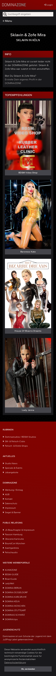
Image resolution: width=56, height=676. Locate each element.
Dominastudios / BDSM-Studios (20, 437)
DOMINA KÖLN (12, 601)
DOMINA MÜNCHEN (15, 606)
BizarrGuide (11, 579)
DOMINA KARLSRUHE (16, 597)
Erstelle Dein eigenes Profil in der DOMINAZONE (23, 81)
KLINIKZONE (11, 570)
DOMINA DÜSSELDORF (16, 592)
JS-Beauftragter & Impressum (20, 530)
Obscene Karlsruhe (14, 539)
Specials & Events (13, 468)
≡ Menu (7, 20)
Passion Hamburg (13, 534)
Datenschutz (11, 503)
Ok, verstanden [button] (28, 669)
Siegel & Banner (13, 512)
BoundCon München (15, 543)
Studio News (11, 463)
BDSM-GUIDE (11, 574)
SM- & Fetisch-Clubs (15, 441)
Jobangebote (11, 472)
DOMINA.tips (11, 619)
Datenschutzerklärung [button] (15, 662)
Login (49, 5)
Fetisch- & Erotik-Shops (16, 446)
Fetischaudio (11, 552)
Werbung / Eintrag (14, 490)
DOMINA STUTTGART (15, 610)
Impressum (10, 508)
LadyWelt (9, 583)
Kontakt (9, 499)
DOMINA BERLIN (13, 588)
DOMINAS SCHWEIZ (15, 615)
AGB (7, 494)
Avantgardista (12, 548)
